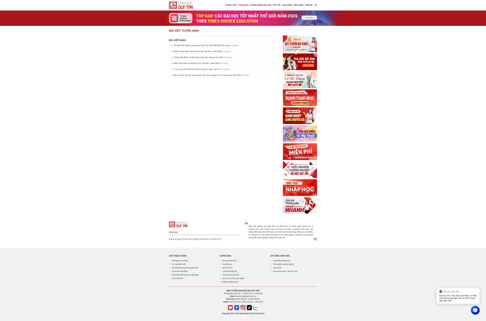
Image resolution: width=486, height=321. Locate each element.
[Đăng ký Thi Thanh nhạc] (300, 97)
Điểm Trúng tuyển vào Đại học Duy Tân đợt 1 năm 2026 (197, 51)
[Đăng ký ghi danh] (300, 43)
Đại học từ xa (227, 267)
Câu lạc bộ (277, 267)
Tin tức (277, 5)
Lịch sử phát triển (179, 264)
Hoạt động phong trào (281, 260)
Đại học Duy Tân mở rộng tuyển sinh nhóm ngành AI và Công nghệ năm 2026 (207, 75)
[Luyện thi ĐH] (300, 151)
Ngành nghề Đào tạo (261, 5)
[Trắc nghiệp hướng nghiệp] (300, 169)
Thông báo (243, 5)
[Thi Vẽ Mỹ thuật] (300, 79)
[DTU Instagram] (243, 307)
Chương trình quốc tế (230, 275)
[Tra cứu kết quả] (300, 61)
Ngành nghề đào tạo (230, 282)
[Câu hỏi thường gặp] (300, 205)
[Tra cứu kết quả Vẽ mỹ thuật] (300, 133)
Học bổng (287, 5)
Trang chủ (230, 5)
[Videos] (230, 307)
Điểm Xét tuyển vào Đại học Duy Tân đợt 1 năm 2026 (196, 63)
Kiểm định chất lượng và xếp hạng (185, 275)
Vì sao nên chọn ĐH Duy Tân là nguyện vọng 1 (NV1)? (197, 69)
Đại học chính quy (229, 260)
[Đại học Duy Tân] (178, 224)
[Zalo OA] (255, 307)
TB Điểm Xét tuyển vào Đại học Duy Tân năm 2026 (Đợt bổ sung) (201, 45)
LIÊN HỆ (308, 5)
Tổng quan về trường (180, 260)
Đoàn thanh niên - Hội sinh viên (285, 271)
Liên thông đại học (229, 271)
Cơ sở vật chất (177, 278)
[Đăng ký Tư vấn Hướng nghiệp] (300, 115)
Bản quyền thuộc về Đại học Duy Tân (250, 313)
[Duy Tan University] (181, 5)
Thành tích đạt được (180, 271)
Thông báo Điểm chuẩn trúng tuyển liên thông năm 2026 (198, 57)
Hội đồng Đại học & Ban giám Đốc (185, 267)
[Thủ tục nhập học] (300, 187)
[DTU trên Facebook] (236, 307)
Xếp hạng (298, 5)
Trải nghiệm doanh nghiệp (283, 264)
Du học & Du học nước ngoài (233, 278)
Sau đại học (227, 264)
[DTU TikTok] (249, 307)
